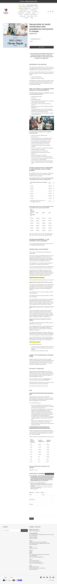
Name (30, 494)
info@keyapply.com (47, 378)
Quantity (31, 41)
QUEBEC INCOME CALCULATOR (37, 244)
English (5, 577)
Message (31, 504)
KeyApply (52, 580)
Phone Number (32, 499)
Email (43, 494)
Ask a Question (50, 473)
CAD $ (11, 577)
